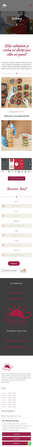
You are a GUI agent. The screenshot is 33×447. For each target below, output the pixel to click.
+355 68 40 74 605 (16, 292)
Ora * (16, 211)
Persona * (16, 221)
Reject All (16, 443)
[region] (16, 432)
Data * (16, 201)
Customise (16, 439)
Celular (16, 250)
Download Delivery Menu (16, 178)
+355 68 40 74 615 (16, 299)
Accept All (16, 434)
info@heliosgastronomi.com (16, 340)
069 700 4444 (20, 112)
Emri (16, 231)
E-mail (16, 240)
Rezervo (14, 263)
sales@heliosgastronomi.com (16, 347)
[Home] (4, 5)
